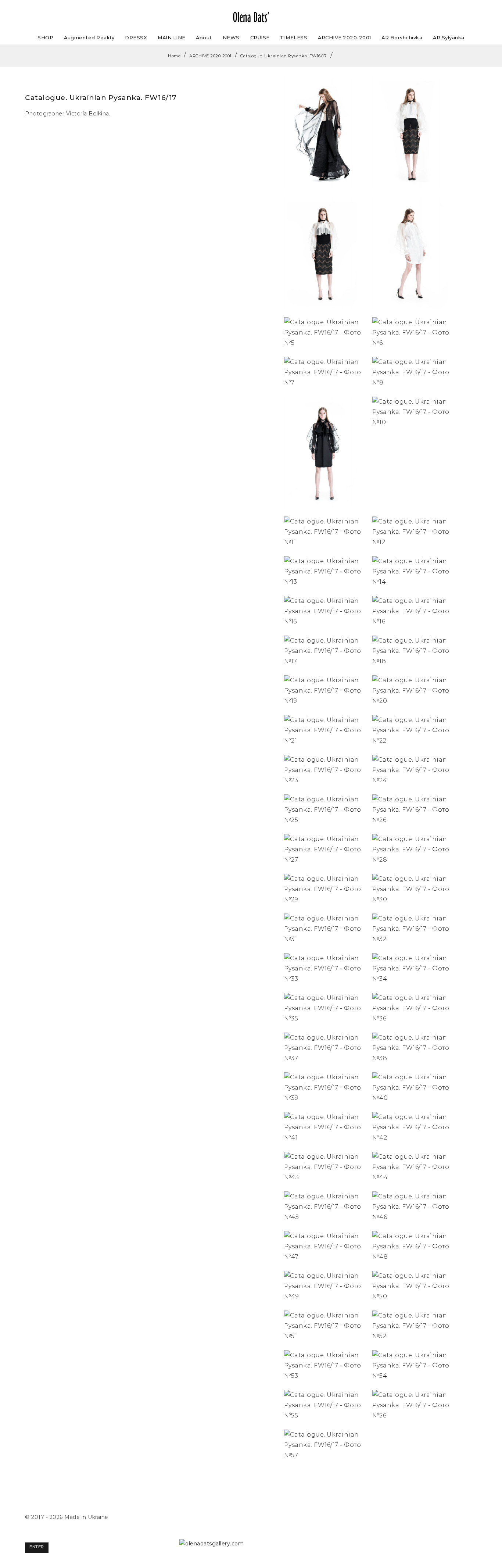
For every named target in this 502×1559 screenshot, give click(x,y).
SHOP (45, 37)
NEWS (231, 37)
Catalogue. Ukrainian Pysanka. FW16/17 (283, 55)
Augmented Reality (89, 37)
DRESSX (136, 37)
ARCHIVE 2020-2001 (344, 37)
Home (174, 55)
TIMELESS (293, 37)
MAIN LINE (172, 37)
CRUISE (260, 37)
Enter (36, 1547)
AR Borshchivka (401, 37)
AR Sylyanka (449, 37)
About (204, 37)
